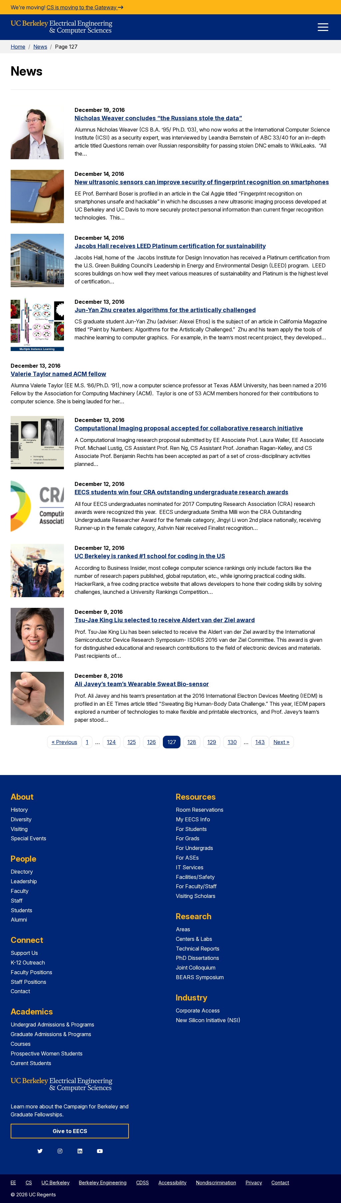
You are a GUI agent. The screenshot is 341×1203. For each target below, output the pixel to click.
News (40, 46)
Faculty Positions (31, 972)
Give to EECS (70, 1131)
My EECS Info (193, 819)
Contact (20, 991)
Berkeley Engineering (103, 1182)
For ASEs (187, 857)
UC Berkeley (56, 1182)
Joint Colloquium (195, 967)
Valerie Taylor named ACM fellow (58, 373)
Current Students (31, 1063)
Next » (283, 741)
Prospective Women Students (47, 1053)
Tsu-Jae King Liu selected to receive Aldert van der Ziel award (165, 619)
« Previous (66, 741)
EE (13, 1182)
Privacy (254, 1182)
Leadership (24, 881)
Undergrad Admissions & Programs (52, 1024)
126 (151, 742)
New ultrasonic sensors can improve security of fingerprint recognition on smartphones (202, 182)
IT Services (189, 867)
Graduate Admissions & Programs (51, 1034)
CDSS (142, 1182)
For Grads (187, 838)
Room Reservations (199, 809)
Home (18, 46)
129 (211, 742)
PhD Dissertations (197, 958)
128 (191, 742)
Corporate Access (198, 1010)
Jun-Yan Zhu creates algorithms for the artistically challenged (165, 309)
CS (29, 1182)
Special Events (28, 838)
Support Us (24, 953)
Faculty (20, 891)
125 (132, 742)
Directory (22, 871)
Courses (21, 1043)
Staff (17, 900)
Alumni (19, 919)
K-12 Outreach (28, 962)
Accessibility (172, 1182)
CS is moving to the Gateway (82, 7)
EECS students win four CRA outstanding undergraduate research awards (181, 492)
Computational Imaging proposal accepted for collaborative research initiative (189, 428)
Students (21, 910)
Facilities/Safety (195, 877)
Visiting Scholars (195, 896)
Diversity (21, 819)
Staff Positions (28, 982)
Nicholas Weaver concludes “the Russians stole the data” (158, 118)
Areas (183, 929)
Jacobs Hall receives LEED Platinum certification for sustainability (170, 245)
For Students (191, 829)
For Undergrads (194, 848)
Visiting (19, 829)
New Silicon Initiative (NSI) (208, 1020)
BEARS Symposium (200, 977)
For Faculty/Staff (196, 886)
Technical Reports (197, 948)
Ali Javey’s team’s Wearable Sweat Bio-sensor (142, 683)
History (19, 809)
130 (232, 742)
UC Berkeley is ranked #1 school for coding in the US (150, 556)
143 (260, 742)
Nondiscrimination (216, 1182)
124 (111, 742)
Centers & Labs (194, 939)
